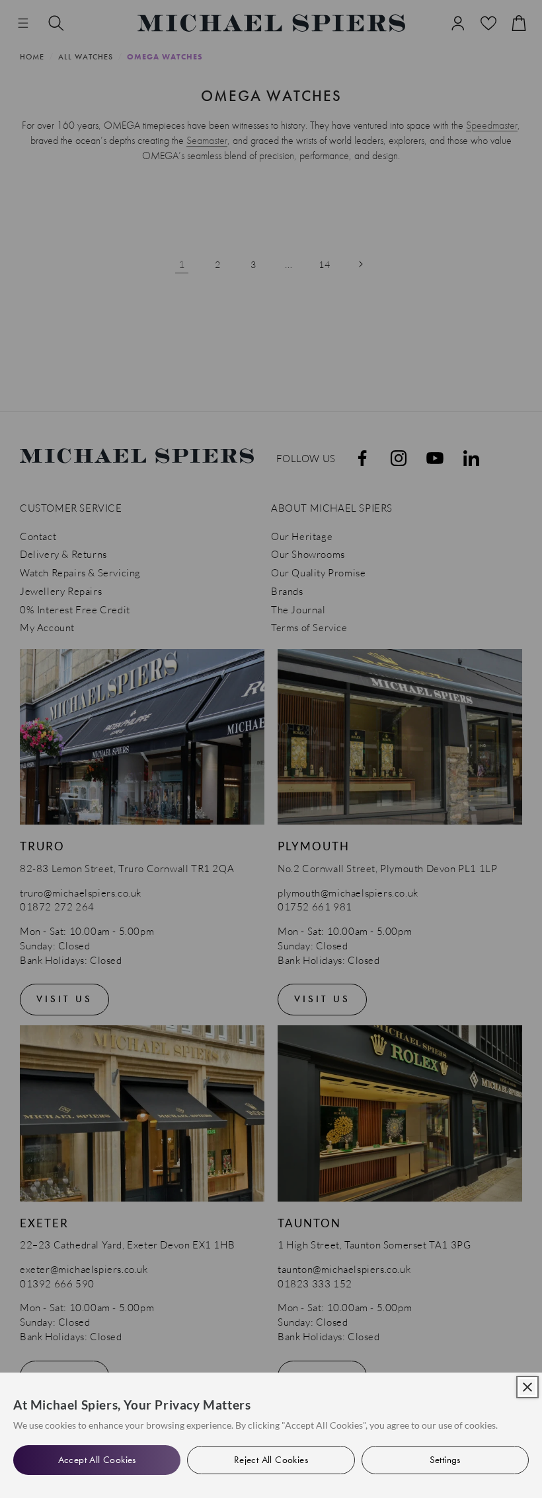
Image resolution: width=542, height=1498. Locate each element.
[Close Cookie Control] (527, 1387)
